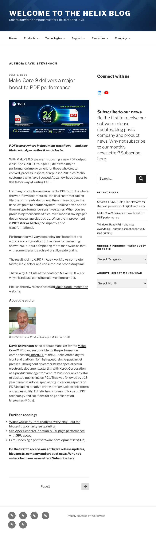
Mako (21, 159)
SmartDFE (36, 355)
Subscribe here (63, 458)
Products (29, 38)
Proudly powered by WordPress (86, 515)
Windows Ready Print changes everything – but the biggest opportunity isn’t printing (121, 229)
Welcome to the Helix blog (70, 13)
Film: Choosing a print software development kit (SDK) (47, 440)
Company (121, 38)
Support (77, 38)
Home (13, 38)
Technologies (53, 38)
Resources (98, 38)
